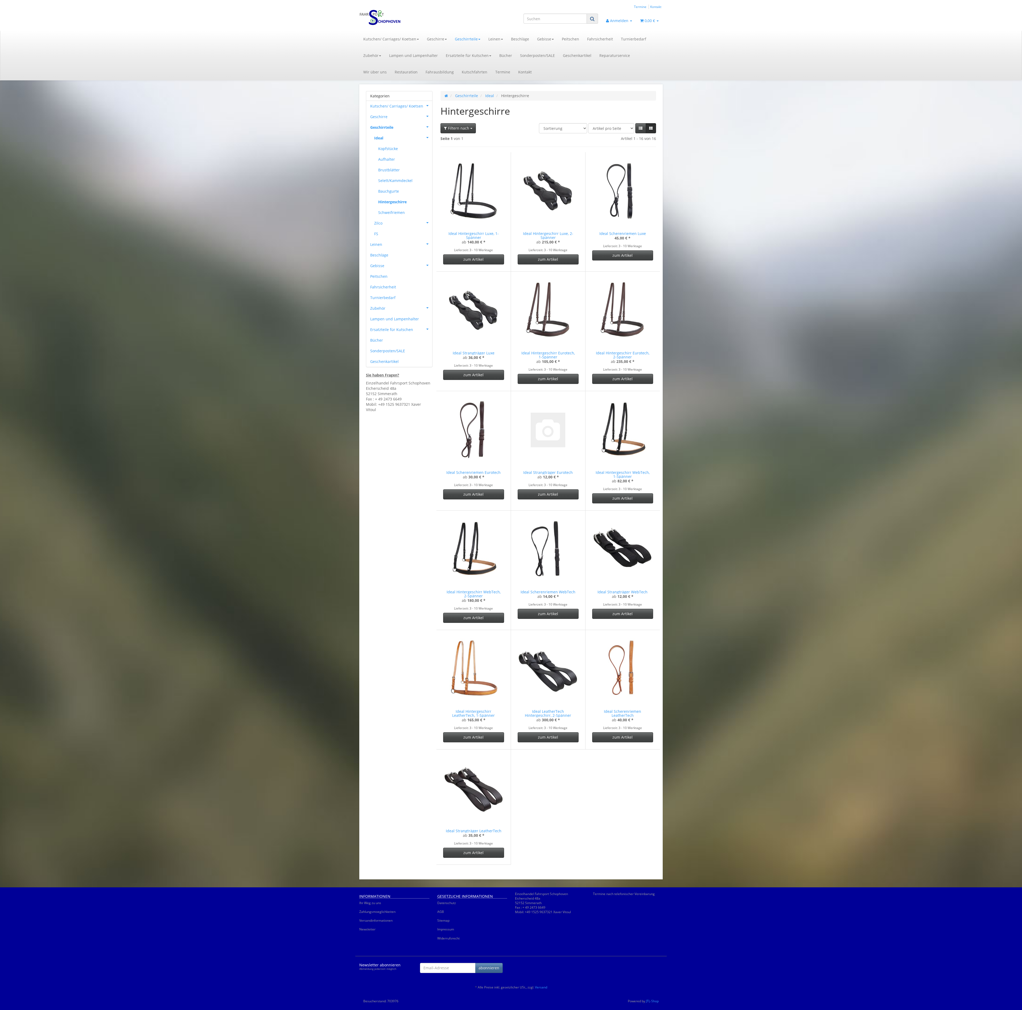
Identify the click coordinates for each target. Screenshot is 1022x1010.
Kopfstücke (388, 148)
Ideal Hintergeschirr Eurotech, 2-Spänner (622, 354)
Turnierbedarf (633, 39)
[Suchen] (592, 18)
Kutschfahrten (474, 71)
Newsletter (367, 929)
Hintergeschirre (392, 201)
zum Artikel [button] (473, 259)
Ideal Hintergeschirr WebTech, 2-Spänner (474, 593)
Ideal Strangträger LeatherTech (473, 830)
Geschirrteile (466, 39)
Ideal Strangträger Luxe (473, 352)
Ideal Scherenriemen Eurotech (473, 472)
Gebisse (544, 39)
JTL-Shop (652, 1001)
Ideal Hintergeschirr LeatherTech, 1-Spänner (473, 713)
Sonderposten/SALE (537, 55)
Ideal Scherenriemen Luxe (622, 233)
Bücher (505, 55)
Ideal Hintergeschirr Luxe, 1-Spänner (473, 235)
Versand (541, 987)
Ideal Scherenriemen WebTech (548, 591)
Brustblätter (389, 169)
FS (376, 233)
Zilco (378, 223)
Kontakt (655, 7)
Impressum (445, 929)
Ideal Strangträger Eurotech (548, 472)
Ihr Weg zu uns (370, 903)
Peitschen (570, 39)
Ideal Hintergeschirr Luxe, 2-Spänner (548, 235)
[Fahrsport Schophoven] (407, 18)
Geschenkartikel (577, 55)
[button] (640, 128)
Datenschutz (446, 903)
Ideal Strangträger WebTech (622, 591)
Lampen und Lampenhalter (413, 55)
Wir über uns (375, 71)
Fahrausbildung (440, 71)
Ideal (378, 137)
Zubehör (370, 55)
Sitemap (443, 920)
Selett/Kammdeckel (395, 180)
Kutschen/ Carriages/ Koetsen (389, 39)
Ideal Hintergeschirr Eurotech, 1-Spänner (548, 354)
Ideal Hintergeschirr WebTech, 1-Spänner (623, 474)
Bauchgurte (388, 191)
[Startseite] (446, 95)
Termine (640, 7)
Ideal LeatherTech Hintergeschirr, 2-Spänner (548, 713)
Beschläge (520, 39)
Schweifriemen (391, 212)
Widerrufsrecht (448, 938)
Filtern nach (458, 128)
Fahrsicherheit (600, 39)
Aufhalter (386, 159)
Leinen (494, 39)
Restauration (406, 71)
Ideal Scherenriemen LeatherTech (622, 713)
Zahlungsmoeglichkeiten (377, 911)
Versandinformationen (376, 920)
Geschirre (435, 39)
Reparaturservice (614, 55)
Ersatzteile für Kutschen (467, 55)
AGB (440, 911)
